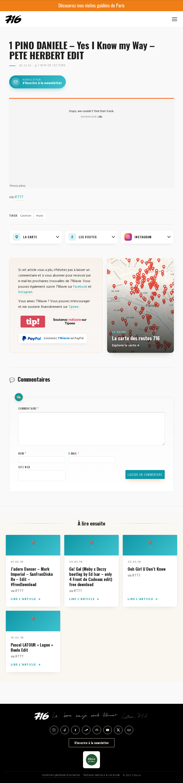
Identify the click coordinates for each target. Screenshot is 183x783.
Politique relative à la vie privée (101, 775)
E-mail (74, 453)
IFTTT (19, 197)
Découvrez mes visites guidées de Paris (91, 5)
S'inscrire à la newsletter (91, 742)
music (40, 215)
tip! (33, 322)
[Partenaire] (91, 759)
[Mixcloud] (97, 730)
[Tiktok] (64, 730)
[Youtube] (107, 730)
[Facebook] (75, 730)
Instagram (25, 292)
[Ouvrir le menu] (174, 19)
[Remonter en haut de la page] (172, 754)
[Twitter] (118, 730)
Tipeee (74, 307)
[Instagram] (54, 730)
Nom (22, 453)
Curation (25, 215)
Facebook (80, 286)
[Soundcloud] (86, 730)
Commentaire (28, 408)
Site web (24, 467)
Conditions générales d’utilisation (61, 775)
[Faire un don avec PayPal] (31, 338)
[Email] (129, 730)
